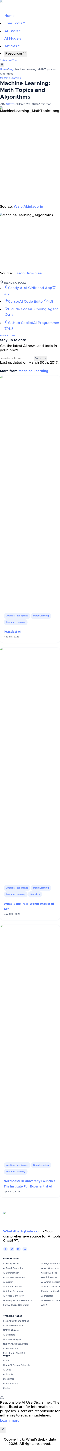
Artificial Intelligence (17, 616)
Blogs (11, 69)
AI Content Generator (14, 1277)
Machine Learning (10, 78)
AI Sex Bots (9, 1335)
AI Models (12, 38)
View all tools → (9, 335)
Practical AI (12, 631)
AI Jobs (7, 1370)
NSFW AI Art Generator (15, 1344)
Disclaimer (8, 1379)
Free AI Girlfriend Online (16, 1321)
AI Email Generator (13, 1268)
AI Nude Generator (13, 1326)
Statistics (35, 894)
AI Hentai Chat (10, 1349)
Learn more (9, 1420)
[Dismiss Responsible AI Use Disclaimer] (3, 1430)
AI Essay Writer (11, 1264)
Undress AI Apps (12, 1339)
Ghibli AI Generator (13, 1291)
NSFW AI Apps (11, 1330)
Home (9, 16)
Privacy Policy (10, 1384)
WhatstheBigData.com (22, 1231)
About (6, 1361)
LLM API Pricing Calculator (17, 1365)
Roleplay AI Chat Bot (14, 1353)
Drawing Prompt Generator (17, 1300)
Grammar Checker (12, 1287)
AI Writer (8, 1282)
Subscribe (40, 358)
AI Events (8, 1374)
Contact (7, 1388)
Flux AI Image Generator (16, 1305)
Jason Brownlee (28, 273)
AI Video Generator (13, 1296)
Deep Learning (41, 616)
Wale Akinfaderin (28, 206)
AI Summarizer (11, 1273)
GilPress (11, 104)
